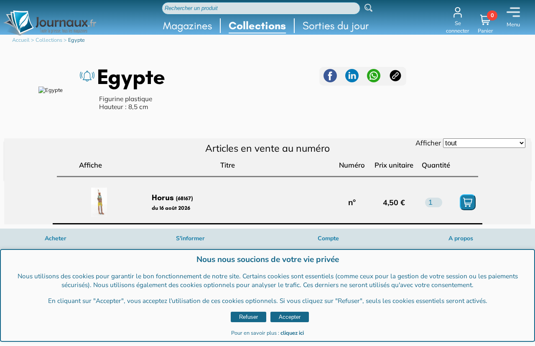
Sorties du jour (336, 25)
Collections (257, 25)
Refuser (248, 317)
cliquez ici (292, 333)
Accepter (290, 317)
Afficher (428, 142)
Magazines (187, 25)
